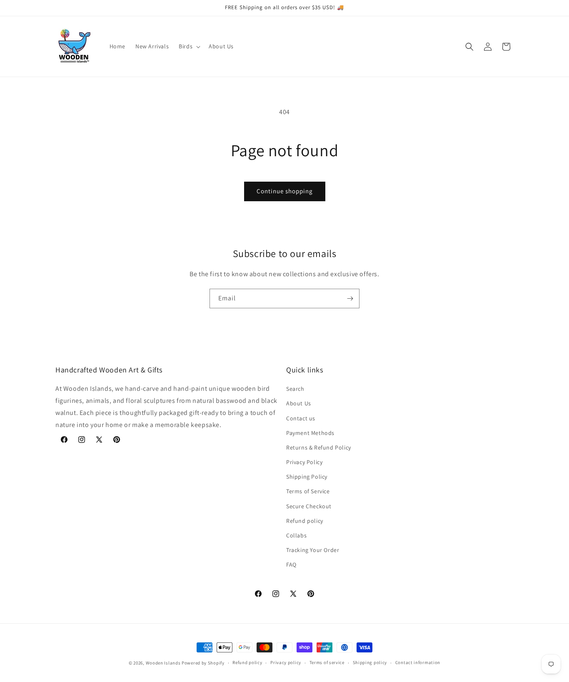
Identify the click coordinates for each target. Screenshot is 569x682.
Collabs (296, 535)
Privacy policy (285, 662)
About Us (298, 403)
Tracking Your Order (312, 550)
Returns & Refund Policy (318, 447)
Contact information (417, 662)
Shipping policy (370, 662)
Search (295, 388)
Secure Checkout (309, 506)
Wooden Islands (163, 663)
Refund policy (304, 521)
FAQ (291, 564)
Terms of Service (308, 491)
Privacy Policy (304, 462)
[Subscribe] (350, 298)
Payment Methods (310, 433)
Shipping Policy (306, 476)
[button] (189, 46)
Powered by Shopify (203, 663)
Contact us (300, 418)
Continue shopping (285, 191)
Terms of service (326, 662)
